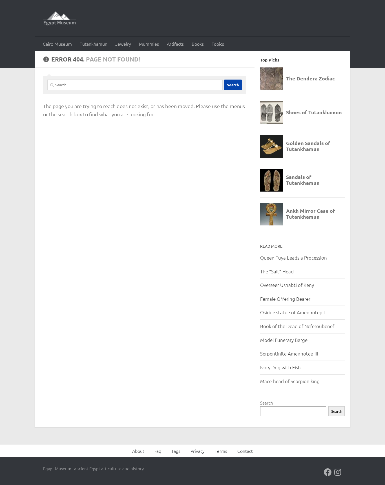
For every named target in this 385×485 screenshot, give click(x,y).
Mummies (149, 44)
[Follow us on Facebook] (328, 472)
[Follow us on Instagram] (338, 472)
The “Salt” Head (277, 271)
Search (266, 403)
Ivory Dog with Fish (280, 367)
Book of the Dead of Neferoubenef (297, 326)
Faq (157, 451)
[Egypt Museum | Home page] (59, 18)
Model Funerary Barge (283, 340)
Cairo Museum (57, 44)
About (138, 451)
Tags (175, 451)
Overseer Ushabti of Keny (287, 285)
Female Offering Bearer (285, 299)
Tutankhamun (93, 44)
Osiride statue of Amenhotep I (292, 312)
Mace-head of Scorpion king (290, 381)
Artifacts (175, 44)
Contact (245, 451)
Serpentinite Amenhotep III (289, 353)
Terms (221, 451)
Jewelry (123, 44)
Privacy (198, 451)
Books (198, 44)
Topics (218, 44)
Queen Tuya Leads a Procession (293, 257)
